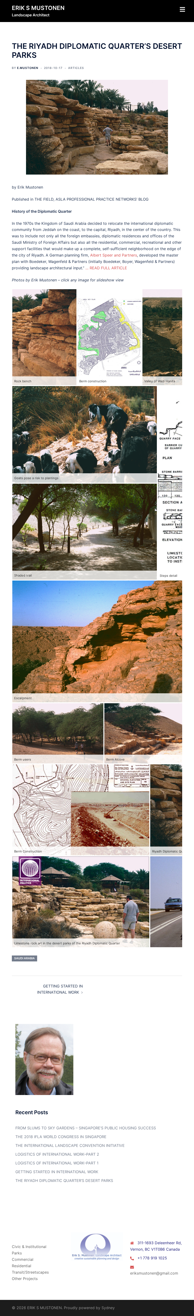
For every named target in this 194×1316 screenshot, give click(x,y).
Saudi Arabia (24, 958)
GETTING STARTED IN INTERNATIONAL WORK (56, 1171)
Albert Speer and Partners (113, 255)
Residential (21, 1265)
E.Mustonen (27, 68)
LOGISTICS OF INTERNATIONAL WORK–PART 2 (57, 1154)
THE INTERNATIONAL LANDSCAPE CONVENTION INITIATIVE (70, 1145)
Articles (76, 68)
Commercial (22, 1259)
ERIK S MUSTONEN (38, 8)
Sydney (108, 1307)
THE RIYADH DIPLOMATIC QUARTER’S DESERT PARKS (64, 1180)
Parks (17, 1253)
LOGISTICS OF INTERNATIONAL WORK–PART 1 (56, 1163)
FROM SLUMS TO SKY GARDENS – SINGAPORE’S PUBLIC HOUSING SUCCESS (85, 1128)
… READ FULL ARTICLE (106, 268)
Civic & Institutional (29, 1246)
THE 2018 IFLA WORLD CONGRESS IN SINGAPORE (60, 1136)
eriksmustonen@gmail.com (154, 1273)
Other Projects (25, 1278)
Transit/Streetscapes (30, 1272)
